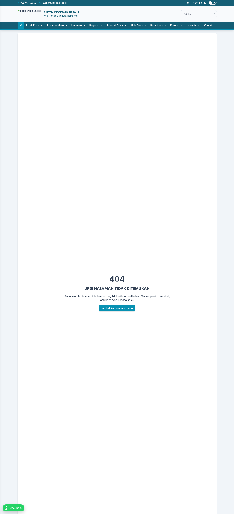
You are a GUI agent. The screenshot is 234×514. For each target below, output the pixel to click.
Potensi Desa (115, 25)
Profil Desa (32, 25)
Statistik (191, 25)
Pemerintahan (55, 25)
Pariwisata (156, 25)
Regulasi (94, 25)
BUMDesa (136, 25)
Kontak (208, 25)
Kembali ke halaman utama (117, 308)
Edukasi (174, 25)
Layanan (76, 25)
